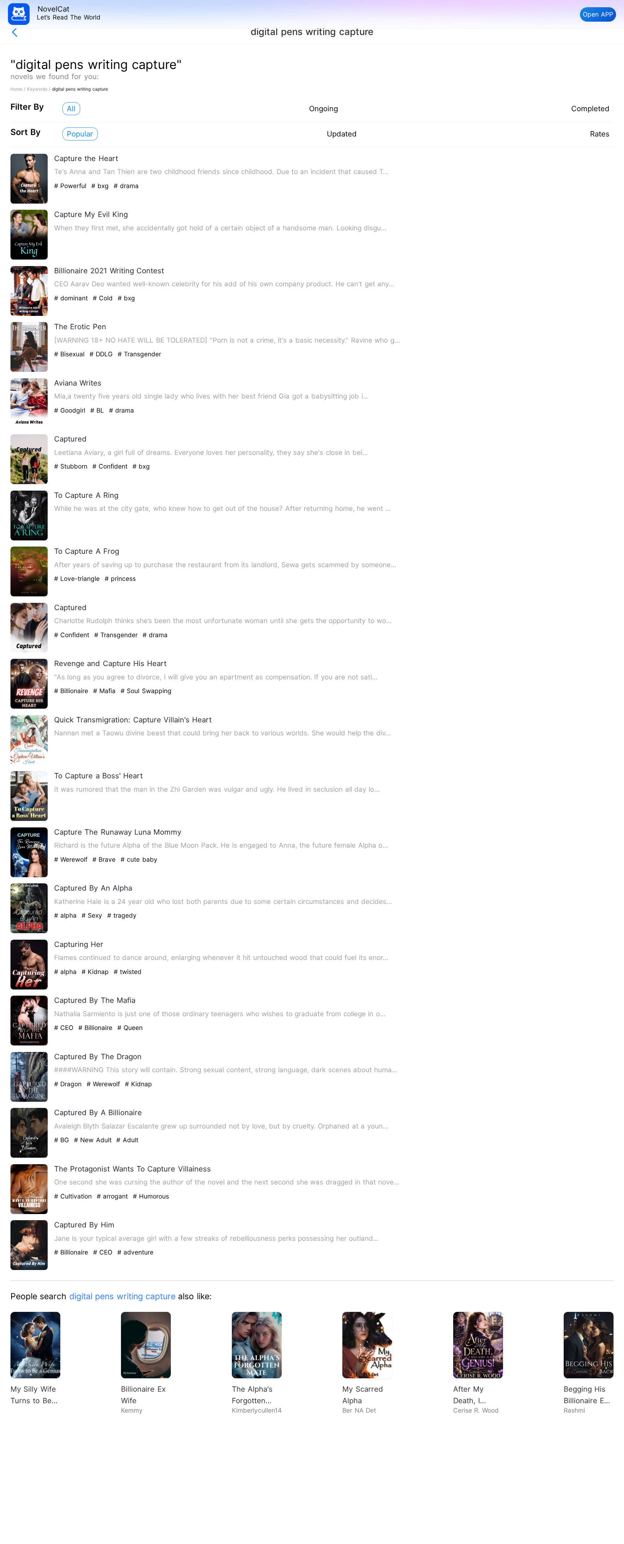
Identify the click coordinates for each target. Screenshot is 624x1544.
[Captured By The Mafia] (29, 1044)
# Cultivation (74, 1196)
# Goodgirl (71, 410)
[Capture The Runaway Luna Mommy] (29, 875)
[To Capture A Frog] (29, 594)
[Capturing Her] (29, 988)
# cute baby (139, 859)
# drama (126, 186)
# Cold (104, 298)
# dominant (72, 298)
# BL (98, 410)
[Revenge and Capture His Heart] (29, 707)
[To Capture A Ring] (29, 539)
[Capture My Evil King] (29, 258)
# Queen (130, 1027)
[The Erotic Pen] (29, 370)
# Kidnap (96, 971)
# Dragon (69, 1084)
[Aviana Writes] (29, 426)
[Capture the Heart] (29, 202)
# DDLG (102, 354)
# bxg (101, 186)
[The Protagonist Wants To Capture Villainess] (29, 1212)
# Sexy (93, 915)
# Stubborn (72, 466)
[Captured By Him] (29, 1268)
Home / (18, 89)
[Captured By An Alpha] (29, 931)
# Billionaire (72, 691)
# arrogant (113, 1196)
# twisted (128, 971)
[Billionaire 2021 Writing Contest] (29, 314)
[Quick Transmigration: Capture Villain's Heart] (29, 763)
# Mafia (105, 691)
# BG (63, 1140)
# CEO (65, 1027)
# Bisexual (70, 354)
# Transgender (139, 354)
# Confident (111, 466)
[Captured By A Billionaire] (29, 1156)
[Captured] (29, 482)
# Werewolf (72, 859)
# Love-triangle (78, 578)
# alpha (66, 915)
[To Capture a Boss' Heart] (29, 819)
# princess (120, 578)
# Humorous (151, 1196)
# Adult (127, 1140)
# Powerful (71, 186)
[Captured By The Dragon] (29, 1100)
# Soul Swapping (146, 691)
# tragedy (121, 915)
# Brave (105, 859)
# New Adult (94, 1140)
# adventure (135, 1252)
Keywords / (39, 89)
